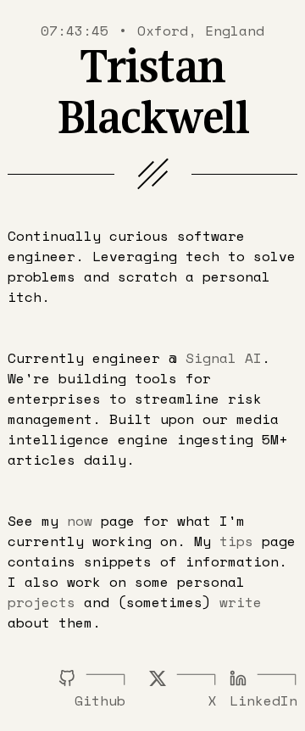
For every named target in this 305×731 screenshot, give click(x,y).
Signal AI (224, 358)
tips (236, 541)
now (79, 521)
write (240, 602)
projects (41, 602)
